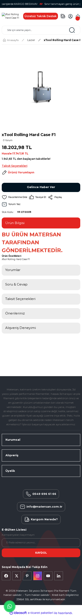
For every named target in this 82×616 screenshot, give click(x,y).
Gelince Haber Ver (41, 187)
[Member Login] (70, 16)
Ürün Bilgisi (14, 223)
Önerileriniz (15, 313)
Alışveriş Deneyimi (20, 328)
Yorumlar (12, 270)
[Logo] (11, 16)
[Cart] (77, 16)
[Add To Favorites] (14, 197)
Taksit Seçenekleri (20, 299)
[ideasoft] (18, 613)
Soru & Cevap (16, 284)
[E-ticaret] (40, 613)
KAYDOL (41, 552)
